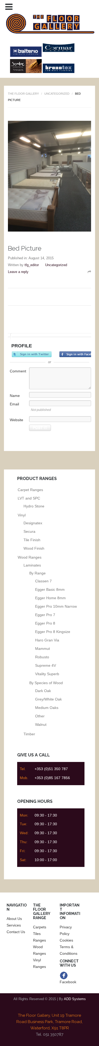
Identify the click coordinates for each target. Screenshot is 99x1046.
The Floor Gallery (23, 93)
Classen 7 (43, 581)
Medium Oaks (46, 708)
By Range (37, 573)
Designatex (32, 523)
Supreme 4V (45, 665)
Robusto (42, 657)
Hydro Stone (33, 506)
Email (14, 404)
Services (14, 925)
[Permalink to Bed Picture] (89, 272)
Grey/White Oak (48, 699)
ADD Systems (75, 999)
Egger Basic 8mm (50, 589)
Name (15, 396)
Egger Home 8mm (50, 598)
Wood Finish (33, 548)
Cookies (66, 940)
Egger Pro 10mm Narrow (56, 606)
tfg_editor (32, 265)
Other (40, 716)
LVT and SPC (29, 498)
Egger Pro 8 (45, 623)
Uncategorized (56, 93)
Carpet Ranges (30, 490)
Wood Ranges (29, 557)
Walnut (40, 724)
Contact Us (16, 932)
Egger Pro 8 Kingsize (52, 632)
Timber (29, 734)
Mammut (42, 648)
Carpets (39, 927)
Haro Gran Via (47, 640)
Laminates (32, 565)
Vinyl (22, 515)
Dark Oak (43, 691)
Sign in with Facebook (79, 354)
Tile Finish (31, 540)
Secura (29, 531)
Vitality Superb (47, 674)
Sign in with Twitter (31, 354)
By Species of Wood (46, 683)
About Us (14, 919)
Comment (18, 371)
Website (16, 420)
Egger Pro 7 (45, 615)
